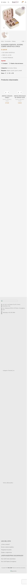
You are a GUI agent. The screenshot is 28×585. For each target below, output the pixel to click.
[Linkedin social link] (11, 73)
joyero (16, 70)
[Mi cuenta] (25, 2)
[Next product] (25, 41)
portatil (20, 70)
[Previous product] (21, 41)
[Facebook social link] (5, 73)
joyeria (12, 70)
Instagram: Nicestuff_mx (8, 370)
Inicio (2, 41)
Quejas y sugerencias (6, 552)
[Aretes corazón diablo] (7, 88)
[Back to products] (23, 41)
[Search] (8, 2)
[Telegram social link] (13, 73)
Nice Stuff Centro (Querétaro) (8, 558)
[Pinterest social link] (9, 73)
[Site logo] (15, 2)
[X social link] (7, 73)
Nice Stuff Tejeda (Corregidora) (8, 561)
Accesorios (8, 41)
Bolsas (14, 41)
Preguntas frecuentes (6, 549)
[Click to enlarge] (4, 27)
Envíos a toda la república (7, 547)
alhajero (9, 70)
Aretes (7, 100)
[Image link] (9, 301)
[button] (5, 92)
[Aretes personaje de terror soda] (20, 88)
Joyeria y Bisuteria (7, 99)
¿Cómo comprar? (5, 544)
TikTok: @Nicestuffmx (8, 482)
